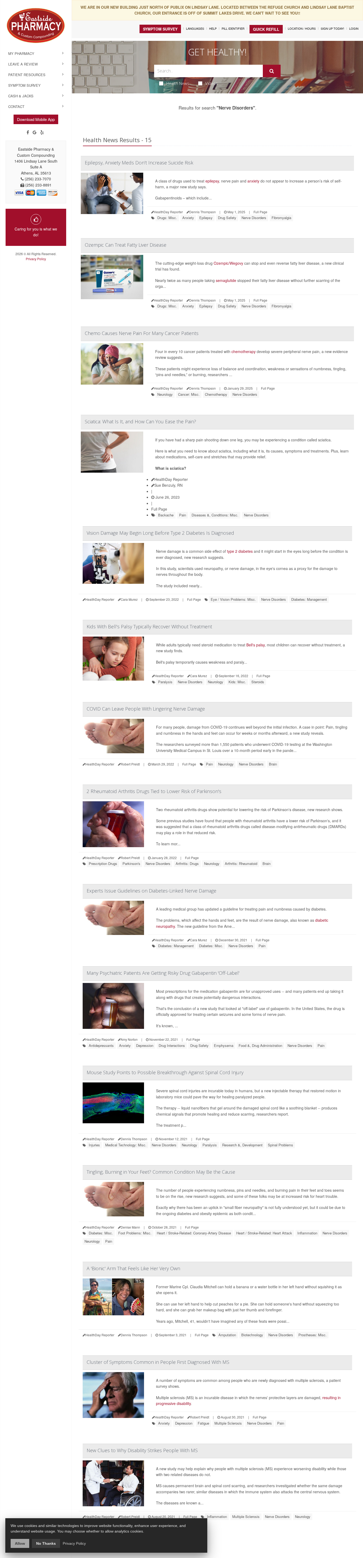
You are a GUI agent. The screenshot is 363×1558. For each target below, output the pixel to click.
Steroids (257, 681)
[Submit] (272, 71)
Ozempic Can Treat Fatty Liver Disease (125, 245)
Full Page (260, 212)
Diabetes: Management (309, 599)
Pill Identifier (233, 28)
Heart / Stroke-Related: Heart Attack (264, 1232)
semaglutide (226, 280)
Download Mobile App (36, 119)
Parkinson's (131, 863)
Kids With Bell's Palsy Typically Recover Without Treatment (149, 626)
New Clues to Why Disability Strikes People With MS (142, 1450)
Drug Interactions (172, 1045)
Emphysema (223, 1045)
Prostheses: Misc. (312, 1334)
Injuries (94, 1144)
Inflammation (307, 1232)
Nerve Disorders (254, 217)
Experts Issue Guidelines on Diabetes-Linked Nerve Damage (151, 890)
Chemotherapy (216, 394)
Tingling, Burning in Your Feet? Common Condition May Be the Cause (161, 1172)
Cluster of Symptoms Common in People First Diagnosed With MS (158, 1362)
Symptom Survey (24, 85)
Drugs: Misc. (167, 217)
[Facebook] (28, 132)
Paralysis (165, 681)
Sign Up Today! (332, 28)
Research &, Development (242, 1144)
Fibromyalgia (281, 217)
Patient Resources (26, 74)
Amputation (227, 1334)
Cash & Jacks (20, 95)
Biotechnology (252, 1334)
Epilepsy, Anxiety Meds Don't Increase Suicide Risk (139, 162)
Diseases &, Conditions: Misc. (215, 514)
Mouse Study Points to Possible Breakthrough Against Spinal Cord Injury (165, 1072)
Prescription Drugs (103, 863)
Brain (273, 764)
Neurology (165, 394)
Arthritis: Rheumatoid (241, 863)
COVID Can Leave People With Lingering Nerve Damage (146, 709)
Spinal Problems (280, 1144)
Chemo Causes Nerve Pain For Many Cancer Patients (142, 333)
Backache (166, 514)
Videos (211, 83)
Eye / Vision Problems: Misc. (233, 599)
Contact (16, 106)
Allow (20, 1543)
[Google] (34, 132)
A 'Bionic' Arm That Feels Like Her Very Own (133, 1268)
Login (353, 28)
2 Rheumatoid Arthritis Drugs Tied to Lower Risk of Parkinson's (154, 791)
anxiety (253, 181)
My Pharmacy (21, 53)
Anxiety (188, 217)
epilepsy (212, 181)
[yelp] (42, 132)
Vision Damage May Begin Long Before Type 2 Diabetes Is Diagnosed (160, 533)
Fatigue (203, 1423)
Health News (177, 83)
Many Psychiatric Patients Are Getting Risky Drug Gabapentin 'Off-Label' (163, 973)
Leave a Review (23, 64)
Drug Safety (227, 217)
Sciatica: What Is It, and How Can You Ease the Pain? (140, 421)
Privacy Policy (36, 258)
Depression (144, 1045)
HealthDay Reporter (171, 479)
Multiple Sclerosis (228, 1423)
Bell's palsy (255, 644)
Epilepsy (206, 217)
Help (213, 28)
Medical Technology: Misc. (125, 1144)
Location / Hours (302, 28)
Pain (182, 514)
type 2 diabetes (240, 551)
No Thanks (46, 1543)
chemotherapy (243, 351)
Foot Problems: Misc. (134, 1232)
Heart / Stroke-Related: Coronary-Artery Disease (194, 1232)
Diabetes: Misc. (211, 945)
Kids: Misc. (237, 681)
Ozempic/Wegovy (228, 263)
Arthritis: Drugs (187, 863)
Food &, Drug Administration (260, 1045)
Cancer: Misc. (189, 394)
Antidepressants (101, 1045)
